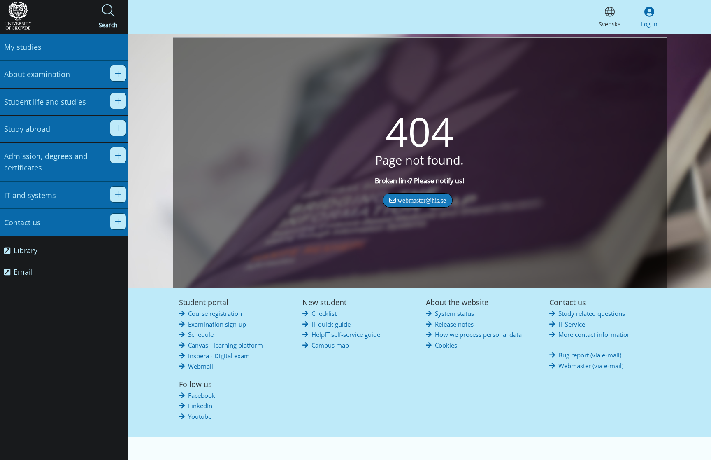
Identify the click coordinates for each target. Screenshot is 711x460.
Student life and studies (45, 102)
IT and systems (30, 195)
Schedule (201, 334)
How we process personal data (478, 334)
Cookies (446, 345)
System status (454, 313)
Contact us (22, 222)
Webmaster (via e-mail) (590, 366)
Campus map (330, 345)
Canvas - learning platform (225, 345)
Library (24, 250)
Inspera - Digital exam (219, 356)
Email (22, 272)
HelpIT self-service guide (345, 334)
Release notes (454, 324)
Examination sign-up (217, 324)
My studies (23, 47)
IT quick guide (331, 324)
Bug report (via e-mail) (589, 355)
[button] (108, 17)
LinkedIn (200, 406)
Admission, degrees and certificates (46, 162)
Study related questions (591, 313)
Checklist (324, 313)
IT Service (571, 324)
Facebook (201, 395)
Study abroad (27, 129)
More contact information (594, 334)
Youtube (199, 416)
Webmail (200, 366)
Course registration (215, 313)
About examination (37, 74)
